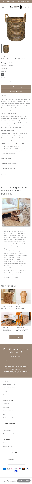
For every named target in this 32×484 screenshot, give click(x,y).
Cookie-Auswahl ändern (9, 418)
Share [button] (4, 174)
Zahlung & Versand (8, 394)
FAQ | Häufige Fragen (9, 387)
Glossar (5, 391)
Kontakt (5, 442)
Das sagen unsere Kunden (10, 433)
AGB (11, 368)
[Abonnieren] (27, 361)
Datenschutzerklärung (9, 410)
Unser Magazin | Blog (9, 384)
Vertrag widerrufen (8, 446)
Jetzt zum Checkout (16, 91)
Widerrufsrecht (7, 407)
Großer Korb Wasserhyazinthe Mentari (6, 328)
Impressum (6, 403)
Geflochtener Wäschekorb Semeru (22, 328)
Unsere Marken (7, 430)
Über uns (5, 426)
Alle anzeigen (16, 337)
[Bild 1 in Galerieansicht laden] (6, 48)
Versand (11, 65)
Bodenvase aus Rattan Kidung (23, 305)
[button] (3, 7)
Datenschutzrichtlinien (21, 368)
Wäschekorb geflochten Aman (6, 305)
